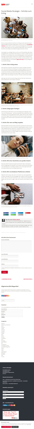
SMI (16, 232)
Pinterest (2, 337)
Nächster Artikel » (28, 279)
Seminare (4, 373)
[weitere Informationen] (25, 214)
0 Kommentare (8, 15)
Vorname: (3, 311)
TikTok (2, 349)
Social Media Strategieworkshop (8, 372)
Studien (2, 348)
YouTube (2, 356)
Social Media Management (22, 232)
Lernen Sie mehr (29, 424)
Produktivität (3, 338)
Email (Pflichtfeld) (4, 259)
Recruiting (3, 340)
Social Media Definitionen (13, 383)
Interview (2, 332)
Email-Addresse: (4, 309)
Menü (32, 4)
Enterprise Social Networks (5, 324)
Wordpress (3, 354)
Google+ (2, 328)
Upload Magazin (4, 351)
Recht (2, 339)
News (2, 334)
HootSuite (3, 329)
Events (2, 326)
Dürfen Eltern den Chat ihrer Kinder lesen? (13, 379)
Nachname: (3, 314)
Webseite (3, 264)
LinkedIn (2, 333)
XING (2, 355)
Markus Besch (16, 219)
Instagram (14, 232)
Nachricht (5, 239)
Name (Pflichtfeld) (4, 254)
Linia (3, 379)
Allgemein (7, 232)
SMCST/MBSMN (3, 341)
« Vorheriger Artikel (6, 279)
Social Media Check (6, 371)
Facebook (11, 232)
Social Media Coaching (5, 345)
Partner (2, 335)
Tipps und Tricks (20, 59)
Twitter (2, 350)
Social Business (3, 344)
